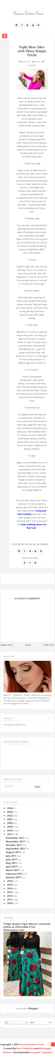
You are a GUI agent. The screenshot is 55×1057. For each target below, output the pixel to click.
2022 (10, 815)
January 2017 (14, 877)
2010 (10, 903)
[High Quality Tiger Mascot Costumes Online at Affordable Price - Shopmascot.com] (27, 926)
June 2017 (12, 859)
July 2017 (11, 855)
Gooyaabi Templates (41, 1052)
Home (28, 644)
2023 (10, 811)
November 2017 (15, 841)
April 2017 (12, 866)
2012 (10, 895)
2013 (10, 892)
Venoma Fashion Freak (31, 1044)
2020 (10, 823)
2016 (10, 881)
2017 (10, 834)
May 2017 (12, 863)
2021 (10, 819)
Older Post (49, 644)
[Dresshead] (27, 963)
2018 (10, 830)
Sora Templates (25, 1048)
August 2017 (13, 852)
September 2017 (16, 848)
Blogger (33, 1008)
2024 (10, 808)
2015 (10, 884)
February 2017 (14, 873)
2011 (10, 899)
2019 (10, 826)
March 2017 (13, 870)
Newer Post (7, 644)
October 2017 (14, 845)
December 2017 (15, 837)
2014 (10, 888)
